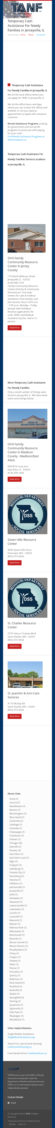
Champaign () (16, 831)
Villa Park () (15, 1012)
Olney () (14, 953)
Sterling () (14, 1001)
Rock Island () (16, 982)
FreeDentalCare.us (37, 1053)
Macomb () (15, 920)
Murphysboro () (18, 949)
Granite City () (17, 872)
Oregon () (14, 956)
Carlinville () (16, 820)
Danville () (15, 846)
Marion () (14, 923)
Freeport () (15, 865)
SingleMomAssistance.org (21, 1037)
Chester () (14, 839)
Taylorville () (16, 1008)
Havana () (14, 879)
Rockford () (15, 986)
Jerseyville (41, 34)
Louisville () (15, 916)
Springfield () (16, 997)
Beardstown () (17, 806)
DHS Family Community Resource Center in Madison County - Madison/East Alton (23, 452)
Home (23, 34)
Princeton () (16, 971)
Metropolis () (16, 931)
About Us (22, 1124)
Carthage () (15, 824)
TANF (28, 1113)
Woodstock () (16, 1019)
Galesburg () (16, 868)
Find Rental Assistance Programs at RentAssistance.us (26, 138)
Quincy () (14, 975)
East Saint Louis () (19, 857)
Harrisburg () (16, 876)
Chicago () (15, 842)
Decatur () (15, 850)
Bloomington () (17, 813)
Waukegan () (16, 1015)
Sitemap (12, 1124)
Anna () (13, 798)
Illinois (31, 34)
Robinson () (15, 979)
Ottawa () (14, 960)
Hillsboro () (15, 883)
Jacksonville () (17, 887)
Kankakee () (16, 898)
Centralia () (15, 828)
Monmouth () (16, 934)
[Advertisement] (27, 60)
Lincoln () (14, 912)
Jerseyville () (16, 890)
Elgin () (13, 861)
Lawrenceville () (18, 905)
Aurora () (14, 802)
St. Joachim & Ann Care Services (23, 695)
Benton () (14, 809)
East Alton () (16, 853)
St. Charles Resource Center (22, 625)
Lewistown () (16, 909)
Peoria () (14, 968)
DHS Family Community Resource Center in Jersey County (23, 264)
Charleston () (16, 835)
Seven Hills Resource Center (22, 542)
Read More (14, 327)
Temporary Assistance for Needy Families (24, 1121)
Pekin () (13, 964)
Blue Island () (16, 817)
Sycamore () (16, 1004)
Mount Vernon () (18, 945)
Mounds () (15, 938)
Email (13, 1102)
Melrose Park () (17, 927)
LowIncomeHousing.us (20, 1046)
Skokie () (14, 993)
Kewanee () (15, 901)
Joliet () (13, 894)
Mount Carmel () (18, 942)
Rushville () (15, 990)
